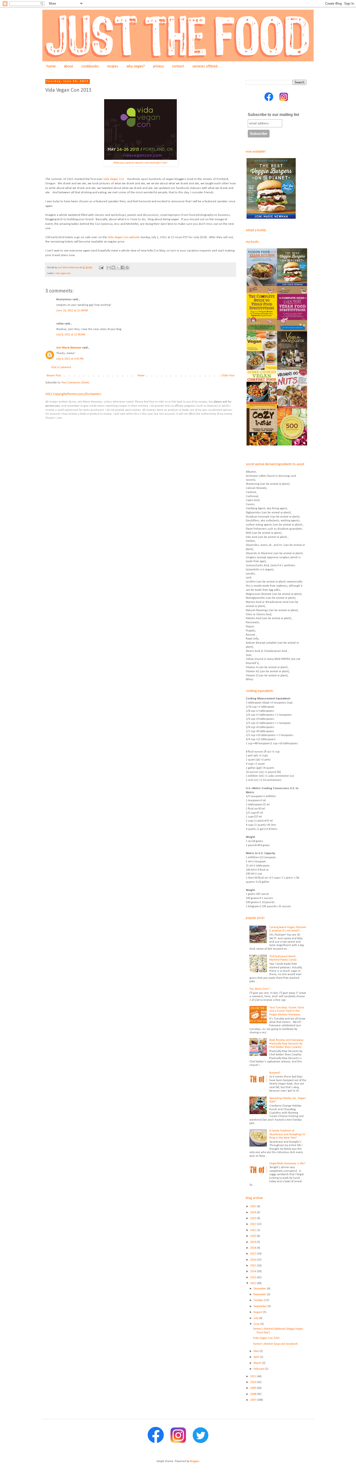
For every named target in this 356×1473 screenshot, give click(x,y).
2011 (253, 1376)
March (258, 1363)
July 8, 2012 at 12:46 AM (70, 334)
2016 (253, 1259)
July (256, 1318)
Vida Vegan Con (113, 179)
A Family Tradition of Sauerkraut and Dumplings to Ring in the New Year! (287, 1134)
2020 (253, 1236)
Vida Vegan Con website (124, 237)
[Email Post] (101, 267)
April (257, 1357)
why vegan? (135, 66)
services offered (204, 66)
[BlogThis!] (113, 267)
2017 (253, 1253)
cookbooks (90, 66)
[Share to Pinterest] (127, 267)
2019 (253, 1242)
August (258, 1312)
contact (178, 66)
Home (141, 375)
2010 (253, 1382)
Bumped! (274, 1072)
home (51, 66)
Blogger (194, 1461)
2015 (253, 1265)
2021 (253, 1230)
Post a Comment (61, 367)
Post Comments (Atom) (75, 382)
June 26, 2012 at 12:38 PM (72, 310)
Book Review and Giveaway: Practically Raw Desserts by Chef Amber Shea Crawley (286, 1044)
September (261, 1306)
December (260, 1288)
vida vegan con (63, 273)
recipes (112, 66)
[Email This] (108, 267)
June (257, 1324)
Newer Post (53, 375)
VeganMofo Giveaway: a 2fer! (287, 1163)
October (259, 1300)
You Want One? (259, 988)
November (260, 1294)
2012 (253, 1283)
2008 (253, 1394)
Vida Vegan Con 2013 (266, 1338)
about (68, 66)
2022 (253, 1224)
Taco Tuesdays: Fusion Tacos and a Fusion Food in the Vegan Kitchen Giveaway (286, 1011)
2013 (253, 1277)
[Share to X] (118, 267)
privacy (158, 66)
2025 (253, 1206)
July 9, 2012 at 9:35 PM (70, 358)
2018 (253, 1247)
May (256, 1351)
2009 (253, 1388)
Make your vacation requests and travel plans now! (140, 163)
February (259, 1369)
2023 (253, 1218)
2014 (253, 1271)
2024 (253, 1212)
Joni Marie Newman (68, 347)
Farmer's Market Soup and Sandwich (275, 1344)
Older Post (227, 375)
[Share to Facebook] (122, 267)
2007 (253, 1400)
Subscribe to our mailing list (273, 115)
